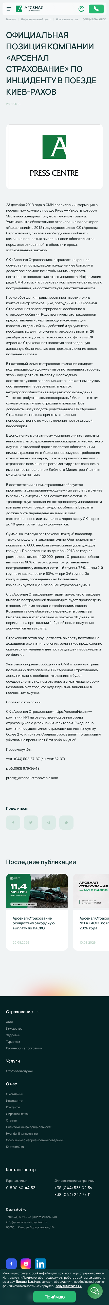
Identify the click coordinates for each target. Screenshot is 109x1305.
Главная (11, 19)
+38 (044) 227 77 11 (72, 1195)
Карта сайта (15, 1147)
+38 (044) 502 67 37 (19, 1217)
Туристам (13, 1041)
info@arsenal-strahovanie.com (26, 1222)
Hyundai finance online (22, 1133)
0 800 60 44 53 (20, 1188)
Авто (9, 1022)
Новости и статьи (67, 19)
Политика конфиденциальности (29, 1127)
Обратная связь (17, 1114)
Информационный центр (36, 19)
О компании (14, 1094)
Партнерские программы (24, 1048)
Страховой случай (19, 1071)
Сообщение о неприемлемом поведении (35, 1140)
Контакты (13, 1107)
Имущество (14, 1028)
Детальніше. (25, 1281)
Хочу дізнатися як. (69, 1286)
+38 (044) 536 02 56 (73, 1188)
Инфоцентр (14, 1100)
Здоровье (13, 1035)
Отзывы (11, 1120)
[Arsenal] (29, 9)
